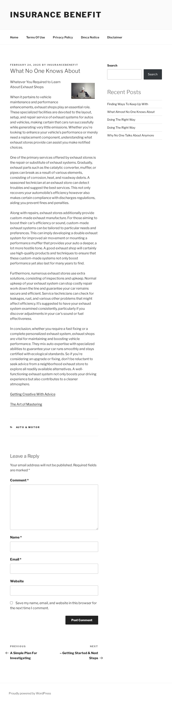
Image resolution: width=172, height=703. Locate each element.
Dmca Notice (90, 37)
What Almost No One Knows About (131, 112)
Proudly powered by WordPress (30, 693)
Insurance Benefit (56, 14)
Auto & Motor (28, 427)
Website (17, 581)
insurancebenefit (62, 64)
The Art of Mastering (26, 404)
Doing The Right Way (121, 119)
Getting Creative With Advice (32, 394)
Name (16, 537)
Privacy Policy (63, 37)
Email (15, 559)
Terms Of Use (35, 37)
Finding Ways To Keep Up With (127, 104)
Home (14, 37)
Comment (19, 480)
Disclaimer (114, 37)
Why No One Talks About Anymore (130, 135)
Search (112, 65)
